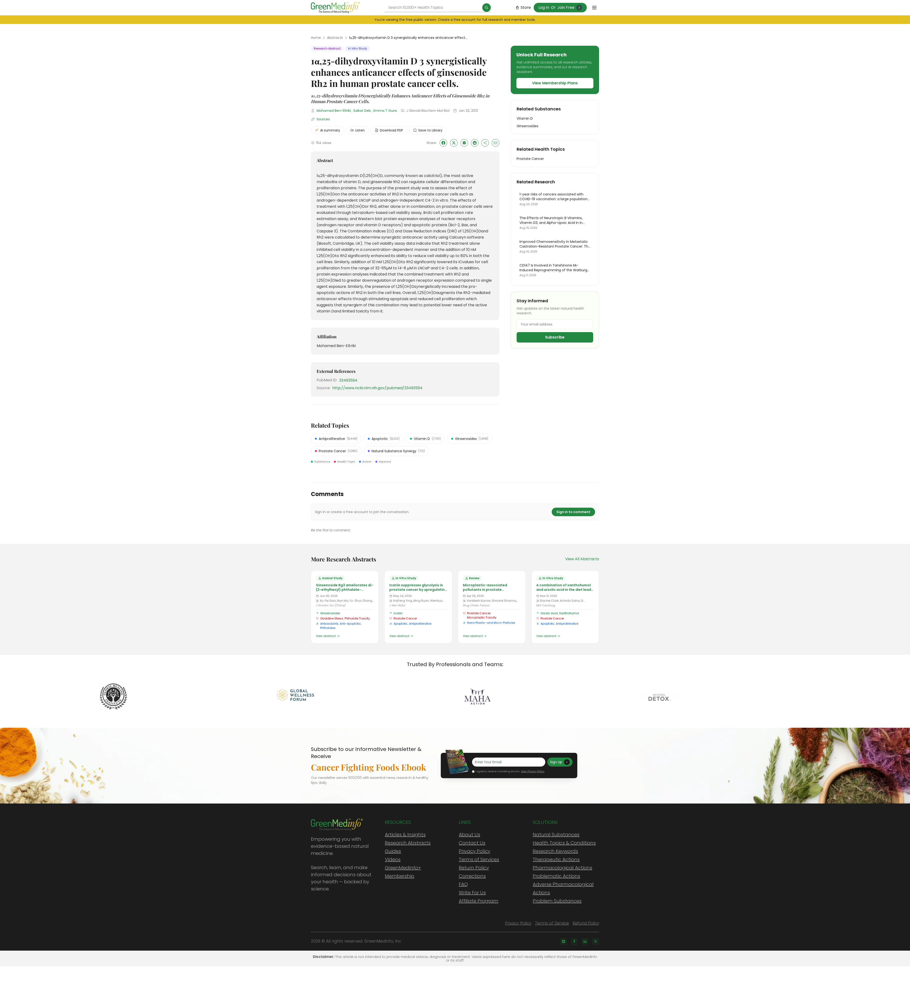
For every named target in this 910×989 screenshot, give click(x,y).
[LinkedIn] (584, 941)
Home (316, 37)
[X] (595, 941)
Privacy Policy (474, 851)
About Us (469, 834)
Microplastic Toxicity (481, 617)
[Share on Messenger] (464, 143)
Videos (392, 859)
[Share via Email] (495, 143)
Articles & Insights (405, 834)
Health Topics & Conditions (564, 843)
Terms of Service (552, 923)
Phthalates (328, 628)
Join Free (565, 7)
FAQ (463, 884)
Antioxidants (329, 624)
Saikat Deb (362, 110)
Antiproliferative (420, 624)
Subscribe (554, 337)
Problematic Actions (556, 876)
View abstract (326, 636)
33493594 (348, 380)
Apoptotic (401, 624)
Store (526, 7)
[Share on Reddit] (474, 143)
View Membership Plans (555, 83)
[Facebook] (574, 941)
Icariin (398, 613)
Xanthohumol (569, 613)
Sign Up (556, 762)
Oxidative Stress (331, 618)
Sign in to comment (573, 512)
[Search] (486, 7)
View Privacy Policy (532, 771)
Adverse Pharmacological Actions (563, 888)
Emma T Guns (385, 110)
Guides (393, 851)
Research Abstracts (408, 843)
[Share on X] (454, 143)
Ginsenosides (330, 613)
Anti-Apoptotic (350, 624)
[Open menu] (594, 7)
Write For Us (472, 892)
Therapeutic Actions (556, 859)
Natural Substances (556, 834)
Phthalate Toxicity (357, 618)
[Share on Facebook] (443, 143)
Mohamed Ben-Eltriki (334, 110)
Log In (543, 7)
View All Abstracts (582, 559)
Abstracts (335, 37)
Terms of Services (479, 859)
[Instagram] (563, 941)
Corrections (472, 876)
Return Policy (474, 867)
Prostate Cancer (405, 618)
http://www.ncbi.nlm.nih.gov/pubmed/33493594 (377, 388)
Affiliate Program (478, 901)
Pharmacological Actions (562, 867)
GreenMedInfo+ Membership (403, 871)
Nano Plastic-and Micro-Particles (491, 623)
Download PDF (391, 130)
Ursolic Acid (549, 613)
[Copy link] (485, 143)
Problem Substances (557, 901)
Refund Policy (586, 923)
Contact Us (472, 843)
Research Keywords (555, 851)
